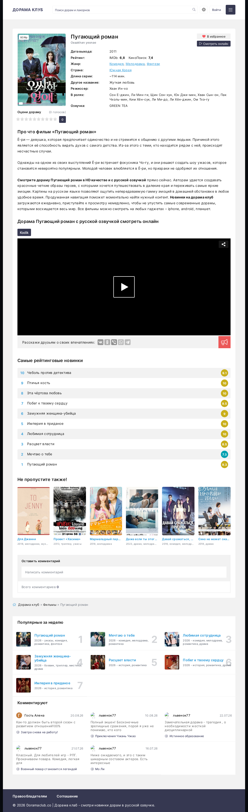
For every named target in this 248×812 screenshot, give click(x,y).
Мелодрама (135, 64)
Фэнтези (153, 64)
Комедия (116, 64)
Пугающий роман (42, 464)
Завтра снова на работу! (39, 732)
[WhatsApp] (121, 342)
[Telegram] (128, 342)
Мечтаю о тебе (39, 454)
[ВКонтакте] (100, 342)
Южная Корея (120, 70)
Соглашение (67, 796)
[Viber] (114, 342)
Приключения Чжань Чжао (115, 736)
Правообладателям (30, 796)
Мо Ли (99, 769)
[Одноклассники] (107, 342)
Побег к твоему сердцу (47, 403)
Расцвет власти (40, 444)
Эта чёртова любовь (44, 393)
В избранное (216, 36)
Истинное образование (187, 736)
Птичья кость (38, 383)
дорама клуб (28, 9)
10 (55, 119)
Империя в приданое (45, 423)
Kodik (24, 232)
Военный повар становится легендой (49, 769)
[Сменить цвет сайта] (203, 9)
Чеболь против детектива (49, 373)
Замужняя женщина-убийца (51, 413)
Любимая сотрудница (45, 434)
